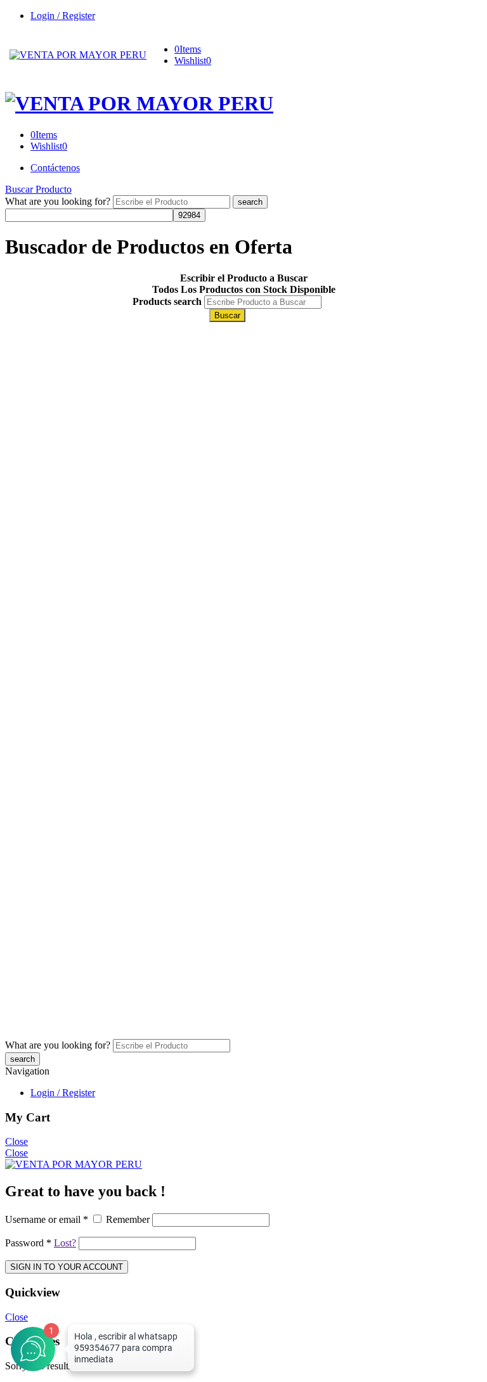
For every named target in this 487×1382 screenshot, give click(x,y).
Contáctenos (55, 167)
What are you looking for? (59, 201)
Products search (167, 301)
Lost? (65, 1242)
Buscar (227, 315)
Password (28, 1242)
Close (16, 1141)
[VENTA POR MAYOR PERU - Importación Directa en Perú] (78, 54)
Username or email (46, 1219)
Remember (127, 1219)
